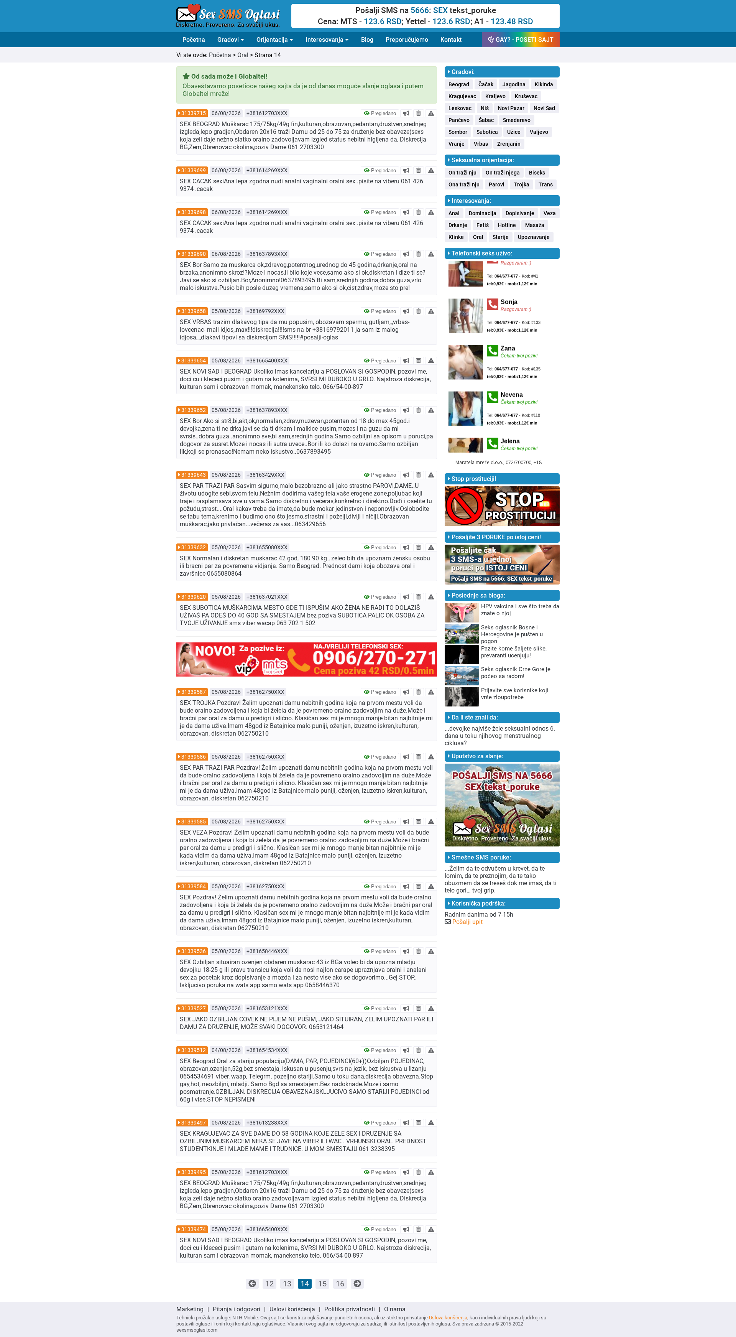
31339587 (193, 692)
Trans (546, 184)
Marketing (190, 1309)
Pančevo (459, 120)
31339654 (193, 360)
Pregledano (383, 113)
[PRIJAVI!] (431, 113)
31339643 (193, 475)
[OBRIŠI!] (418, 113)
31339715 (193, 113)
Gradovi (228, 39)
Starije (501, 237)
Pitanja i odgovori (236, 1309)
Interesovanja (325, 39)
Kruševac (526, 96)
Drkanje (458, 225)
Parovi (496, 184)
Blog (367, 39)
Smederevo (517, 120)
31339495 (193, 1172)
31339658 (193, 311)
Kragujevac (462, 96)
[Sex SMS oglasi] (233, 16)
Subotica (487, 132)
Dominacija (482, 213)
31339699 (193, 170)
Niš (485, 108)
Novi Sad (544, 108)
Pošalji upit (467, 921)
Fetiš (482, 225)
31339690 (193, 254)
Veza (550, 213)
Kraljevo (495, 96)
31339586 (193, 757)
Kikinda (544, 84)
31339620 (193, 597)
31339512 (193, 1050)
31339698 (193, 212)
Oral (242, 55)
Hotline (507, 225)
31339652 (193, 410)
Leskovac (460, 108)
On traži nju (462, 173)
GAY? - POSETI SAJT (524, 39)
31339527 (193, 1008)
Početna (193, 39)
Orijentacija (272, 39)
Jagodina (514, 84)
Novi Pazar (511, 108)
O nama (395, 1309)
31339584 (193, 886)
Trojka (521, 184)
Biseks (537, 173)
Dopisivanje (520, 213)
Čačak (485, 84)
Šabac (486, 120)
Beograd (459, 84)
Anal (454, 213)
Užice (514, 132)
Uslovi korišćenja (292, 1309)
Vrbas (481, 144)
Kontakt (451, 39)
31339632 (193, 547)
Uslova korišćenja (448, 1318)
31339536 (193, 951)
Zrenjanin (509, 144)
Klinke (456, 237)
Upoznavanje (534, 237)
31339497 (193, 1123)
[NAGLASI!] (406, 113)
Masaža (534, 225)
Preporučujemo (407, 39)
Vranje (457, 144)
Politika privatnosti (349, 1309)
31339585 (193, 821)
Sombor (458, 132)
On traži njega (503, 173)
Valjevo (539, 132)
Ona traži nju (464, 184)
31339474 (193, 1229)
